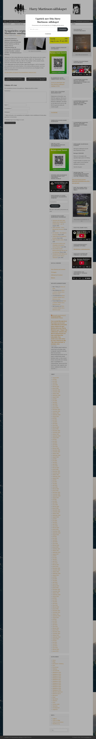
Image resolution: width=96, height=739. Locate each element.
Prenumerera (62, 29)
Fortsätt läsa (48, 33)
